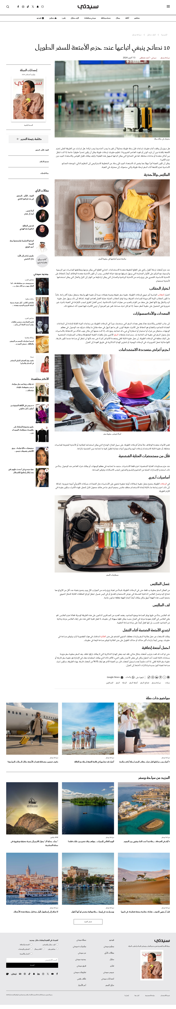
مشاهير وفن (51, 949)
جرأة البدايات (44, 173)
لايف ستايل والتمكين (49, 944)
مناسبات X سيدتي (79, 946)
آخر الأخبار (82, 985)
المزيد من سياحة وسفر (154, 778)
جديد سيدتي (41, 274)
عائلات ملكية (29, 299)
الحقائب (160, 295)
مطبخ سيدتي (109, 946)
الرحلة (124, 683)
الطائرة (103, 637)
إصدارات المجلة (28, 70)
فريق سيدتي (81, 966)
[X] (32, 6)
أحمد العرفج (29, 247)
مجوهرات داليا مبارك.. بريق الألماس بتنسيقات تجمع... (23, 450)
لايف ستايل (75, 18)
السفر (115, 335)
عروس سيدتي (108, 972)
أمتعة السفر (133, 683)
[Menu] (168, 6)
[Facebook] (18, 6)
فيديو (38, 18)
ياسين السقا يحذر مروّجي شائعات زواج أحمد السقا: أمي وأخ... (22, 323)
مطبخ (51, 18)
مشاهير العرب (29, 279)
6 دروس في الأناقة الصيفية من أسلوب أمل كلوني (22, 407)
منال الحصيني (29, 259)
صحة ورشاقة (106, 18)
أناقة (127, 18)
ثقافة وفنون (54, 837)
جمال (118, 18)
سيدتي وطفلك (90, 18)
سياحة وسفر (165, 58)
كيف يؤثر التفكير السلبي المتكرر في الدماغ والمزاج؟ (22, 362)
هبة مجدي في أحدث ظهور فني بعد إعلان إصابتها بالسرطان (21, 471)
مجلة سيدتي (81, 940)
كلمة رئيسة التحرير (31, 139)
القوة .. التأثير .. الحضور (42, 150)
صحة (32, 357)
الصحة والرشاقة (25, 944)
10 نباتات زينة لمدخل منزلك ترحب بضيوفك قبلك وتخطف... (23, 387)
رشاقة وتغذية (29, 337)
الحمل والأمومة (25, 953)
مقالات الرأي (42, 190)
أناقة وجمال (38, 949)
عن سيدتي (82, 953)
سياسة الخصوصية (150, 995)
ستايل (112, 959)
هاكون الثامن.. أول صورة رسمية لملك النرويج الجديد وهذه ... (22, 304)
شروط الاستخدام (165, 995)
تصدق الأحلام (44, 161)
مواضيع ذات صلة (158, 698)
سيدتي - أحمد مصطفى (147, 58)
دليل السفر (109, 985)
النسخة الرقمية (28, 125)
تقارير (112, 966)
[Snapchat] (37, 6)
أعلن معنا (137, 995)
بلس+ (64, 18)
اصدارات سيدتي (107, 979)
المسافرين (109, 683)
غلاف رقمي (81, 979)
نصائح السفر (144, 683)
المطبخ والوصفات (24, 949)
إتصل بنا (127, 995)
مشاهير (137, 18)
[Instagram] (23, 6)
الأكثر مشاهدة (40, 379)
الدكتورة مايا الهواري (27, 229)
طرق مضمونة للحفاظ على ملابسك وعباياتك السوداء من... (23, 430)
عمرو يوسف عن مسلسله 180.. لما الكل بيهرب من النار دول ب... (22, 285)
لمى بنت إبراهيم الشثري (26, 199)
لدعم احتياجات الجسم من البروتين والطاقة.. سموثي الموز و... (22, 342)
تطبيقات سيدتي (80, 972)
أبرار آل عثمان (29, 214)
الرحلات (163, 484)
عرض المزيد (88, 921)
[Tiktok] (28, 6)
